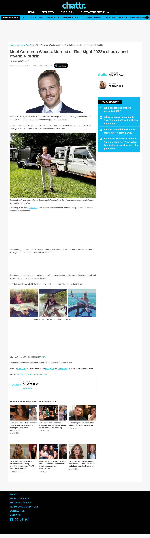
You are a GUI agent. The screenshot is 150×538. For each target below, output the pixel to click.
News (31, 12)
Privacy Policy (19, 498)
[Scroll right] (147, 17)
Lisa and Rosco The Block (116, 18)
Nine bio (33, 208)
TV (23, 18)
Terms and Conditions (24, 506)
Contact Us (17, 511)
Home (12, 45)
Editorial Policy (21, 502)
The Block (67, 12)
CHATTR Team (117, 75)
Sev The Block (53, 18)
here (44, 357)
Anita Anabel (116, 85)
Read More (27, 388)
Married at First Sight (25, 45)
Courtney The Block (92, 18)
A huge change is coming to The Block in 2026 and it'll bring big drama (121, 120)
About (14, 494)
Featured (32, 18)
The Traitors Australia (95, 12)
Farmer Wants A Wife (71, 18)
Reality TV (48, 12)
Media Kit (15, 515)
